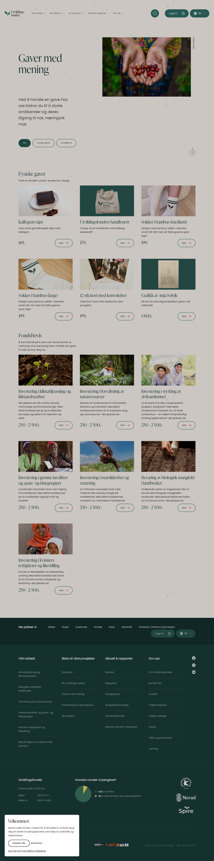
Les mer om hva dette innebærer (27, 851)
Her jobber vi (56, 13)
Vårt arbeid (36, 13)
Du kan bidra (75, 13)
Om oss (116, 13)
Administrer (36, 843)
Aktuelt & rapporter (97, 13)
